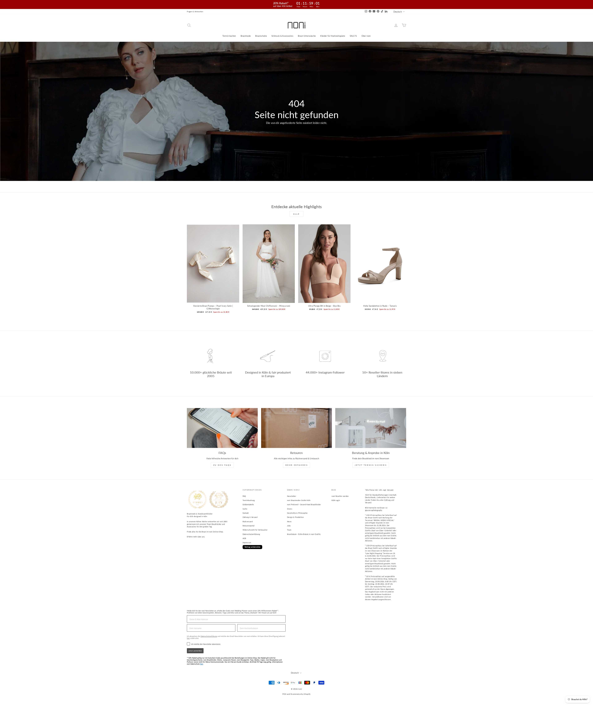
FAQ (244, 496)
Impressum (247, 542)
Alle (296, 214)
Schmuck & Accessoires (282, 36)
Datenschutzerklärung (251, 534)
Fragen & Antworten (195, 12)
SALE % (353, 36)
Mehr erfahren (296, 465)
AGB (244, 538)
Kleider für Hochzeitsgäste (332, 36)
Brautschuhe (261, 36)
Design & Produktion (295, 517)
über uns (201, 537)
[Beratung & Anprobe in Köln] (370, 428)
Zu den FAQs (222, 465)
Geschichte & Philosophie (297, 513)
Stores (289, 509)
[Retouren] (296, 428)
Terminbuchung (249, 500)
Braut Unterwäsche (307, 36)
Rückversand (248, 521)
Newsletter (291, 496)
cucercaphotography (374, 510)
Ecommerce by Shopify (301, 694)
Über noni (366, 36)
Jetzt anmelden (195, 651)
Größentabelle (248, 504)
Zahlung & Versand (250, 517)
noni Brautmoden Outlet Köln (299, 500)
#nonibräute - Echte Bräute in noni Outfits (304, 534)
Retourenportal (249, 526)
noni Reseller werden (340, 496)
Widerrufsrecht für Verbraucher (255, 530)
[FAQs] (222, 428)
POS (284, 694)
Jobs (289, 526)
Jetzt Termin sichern (371, 465)
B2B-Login (336, 500)
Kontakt (246, 513)
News (289, 521)
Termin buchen (229, 36)
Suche (245, 509)
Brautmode (246, 36)
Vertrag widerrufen (252, 547)
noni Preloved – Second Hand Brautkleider (304, 504)
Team (289, 530)
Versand (390, 490)
